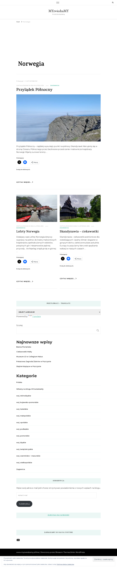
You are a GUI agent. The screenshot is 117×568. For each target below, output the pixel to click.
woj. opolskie (22, 423)
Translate (36, 316)
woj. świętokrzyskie (24, 449)
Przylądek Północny (34, 90)
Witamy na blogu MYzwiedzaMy (29, 389)
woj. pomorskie (22, 436)
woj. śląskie (21, 443)
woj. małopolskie (23, 416)
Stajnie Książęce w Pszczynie (28, 366)
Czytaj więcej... (23, 182)
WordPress (80, 552)
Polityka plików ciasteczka (65, 564)
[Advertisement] (58, 40)
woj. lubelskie (22, 409)
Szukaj (19, 325)
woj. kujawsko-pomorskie (27, 402)
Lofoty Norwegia (27, 232)
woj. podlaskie (22, 429)
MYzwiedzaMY (58, 11)
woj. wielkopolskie (24, 463)
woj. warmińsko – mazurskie (28, 456)
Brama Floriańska (23, 347)
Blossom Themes (62, 552)
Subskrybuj (24, 504)
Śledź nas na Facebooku (58, 515)
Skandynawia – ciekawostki (79, 232)
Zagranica (54, 85)
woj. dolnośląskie (23, 396)
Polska (19, 382)
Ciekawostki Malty (24, 352)
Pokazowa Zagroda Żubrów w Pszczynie (33, 361)
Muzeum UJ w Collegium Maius (29, 357)
